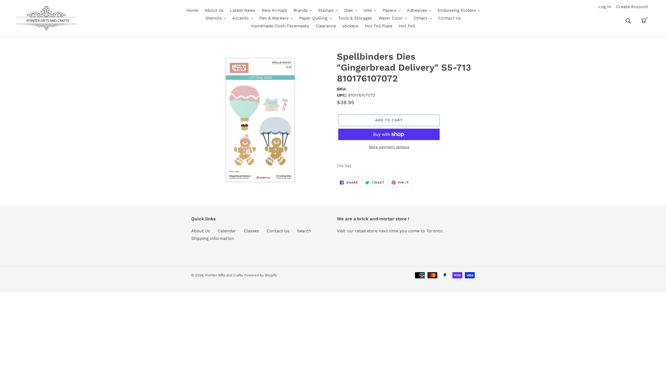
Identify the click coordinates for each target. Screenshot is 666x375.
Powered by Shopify (260, 275)
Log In (604, 6)
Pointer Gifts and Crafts (224, 275)
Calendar (227, 230)
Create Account (632, 6)
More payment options (389, 147)
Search (304, 230)
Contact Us (278, 230)
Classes (251, 230)
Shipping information (212, 238)
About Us (200, 230)
